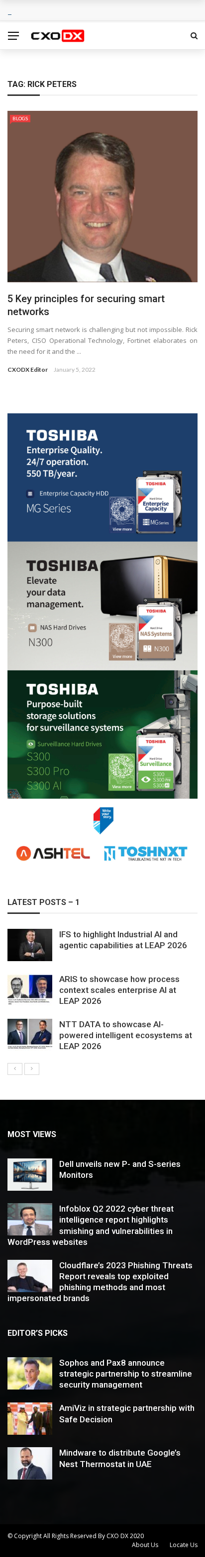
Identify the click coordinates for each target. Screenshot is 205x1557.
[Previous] (14, 1069)
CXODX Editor (27, 369)
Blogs (20, 118)
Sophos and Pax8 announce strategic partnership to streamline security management (125, 1374)
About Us (145, 1545)
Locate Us (184, 1545)
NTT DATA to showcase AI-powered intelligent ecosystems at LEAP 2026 (125, 1035)
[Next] (31, 1069)
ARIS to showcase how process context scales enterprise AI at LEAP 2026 (119, 990)
